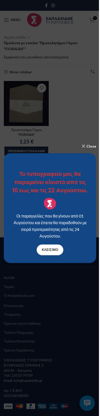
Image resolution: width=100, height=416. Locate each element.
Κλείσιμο (50, 250)
